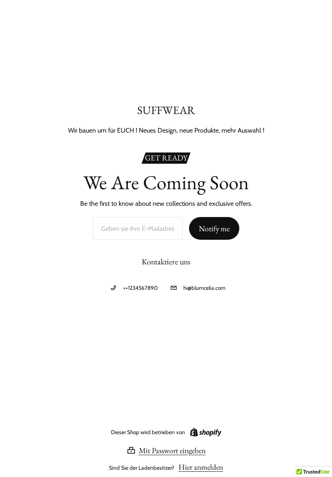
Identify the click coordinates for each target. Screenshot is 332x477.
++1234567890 (140, 288)
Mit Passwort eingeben (172, 450)
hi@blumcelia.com (204, 288)
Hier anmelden (201, 467)
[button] (166, 450)
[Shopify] (204, 432)
